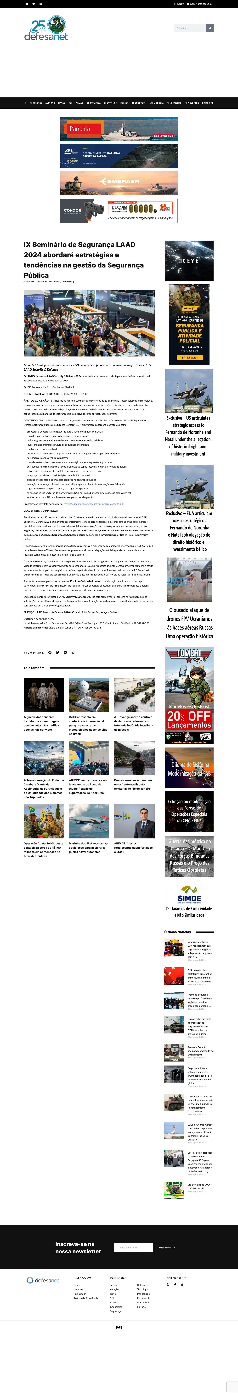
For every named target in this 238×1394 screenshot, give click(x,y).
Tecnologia (139, 103)
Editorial (207, 103)
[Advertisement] (119, 65)
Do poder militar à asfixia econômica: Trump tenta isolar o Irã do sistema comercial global (200, 1076)
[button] (50, 652)
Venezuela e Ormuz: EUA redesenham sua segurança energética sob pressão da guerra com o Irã (200, 949)
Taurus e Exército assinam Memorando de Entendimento (201, 1051)
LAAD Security (68, 281)
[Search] (210, 28)
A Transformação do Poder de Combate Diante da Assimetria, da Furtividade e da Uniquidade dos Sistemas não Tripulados (44, 789)
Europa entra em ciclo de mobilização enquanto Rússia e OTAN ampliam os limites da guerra (199, 1026)
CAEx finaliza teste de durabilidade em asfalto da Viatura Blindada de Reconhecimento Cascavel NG (200, 1104)
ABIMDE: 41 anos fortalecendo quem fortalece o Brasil (133, 848)
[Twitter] (33, 3)
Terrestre (36, 103)
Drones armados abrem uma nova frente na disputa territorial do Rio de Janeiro (133, 784)
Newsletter (192, 103)
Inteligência (156, 103)
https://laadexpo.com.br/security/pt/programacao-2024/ (94, 503)
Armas (79, 103)
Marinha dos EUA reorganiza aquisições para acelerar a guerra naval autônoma (88, 848)
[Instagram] (40, 3)
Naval (61, 103)
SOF (70, 103)
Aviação (50, 103)
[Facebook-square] (26, 3)
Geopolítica (94, 103)
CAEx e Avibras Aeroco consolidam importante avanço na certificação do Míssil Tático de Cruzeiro (200, 1132)
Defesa (124, 103)
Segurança (110, 103)
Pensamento (174, 103)
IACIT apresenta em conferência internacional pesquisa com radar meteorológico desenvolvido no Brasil (88, 725)
